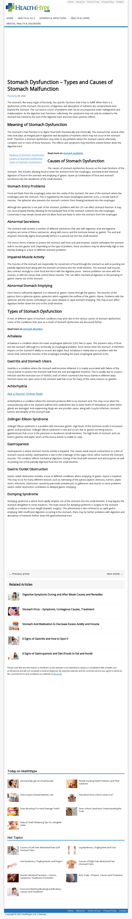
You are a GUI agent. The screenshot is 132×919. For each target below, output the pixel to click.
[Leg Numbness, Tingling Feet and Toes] (71, 852)
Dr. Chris (22, 95)
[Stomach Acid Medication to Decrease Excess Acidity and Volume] (13, 628)
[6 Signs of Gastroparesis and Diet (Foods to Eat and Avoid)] (13, 657)
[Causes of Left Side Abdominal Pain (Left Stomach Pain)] (13, 852)
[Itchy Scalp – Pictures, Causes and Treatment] (71, 880)
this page (57, 674)
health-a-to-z (26, 18)
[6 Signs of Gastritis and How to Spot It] (13, 643)
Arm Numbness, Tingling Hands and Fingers (41, 861)
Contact (119, 1)
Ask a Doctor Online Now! (25, 394)
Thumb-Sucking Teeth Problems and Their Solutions (99, 782)
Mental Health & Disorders (23, 23)
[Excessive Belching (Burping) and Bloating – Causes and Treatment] (13, 894)
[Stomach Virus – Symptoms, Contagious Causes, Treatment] (13, 613)
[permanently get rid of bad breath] (13, 786)
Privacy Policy (108, 1)
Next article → (115, 573)
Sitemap (42, 914)
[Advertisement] (66, 54)
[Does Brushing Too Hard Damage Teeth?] (13, 814)
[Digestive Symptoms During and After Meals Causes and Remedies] (13, 598)
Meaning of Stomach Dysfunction (26, 154)
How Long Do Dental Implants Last (36, 794)
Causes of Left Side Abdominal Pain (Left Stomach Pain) (40, 849)
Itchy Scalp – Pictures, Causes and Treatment (101, 875)
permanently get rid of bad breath (36, 780)
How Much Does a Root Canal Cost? (96, 794)
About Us (80, 1)
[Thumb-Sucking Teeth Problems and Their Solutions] (71, 786)
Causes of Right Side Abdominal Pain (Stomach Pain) (97, 862)
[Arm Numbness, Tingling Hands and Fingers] (13, 866)
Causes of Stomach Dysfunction (26, 158)
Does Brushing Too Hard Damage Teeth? (40, 808)
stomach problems (73, 153)
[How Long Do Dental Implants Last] (13, 800)
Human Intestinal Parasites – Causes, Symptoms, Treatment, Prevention (38, 876)
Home (71, 1)
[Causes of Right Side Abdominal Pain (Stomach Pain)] (71, 866)
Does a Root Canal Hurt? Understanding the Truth (100, 810)
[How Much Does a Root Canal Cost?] (71, 800)
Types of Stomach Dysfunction (25, 162)
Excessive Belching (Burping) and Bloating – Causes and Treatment (41, 890)
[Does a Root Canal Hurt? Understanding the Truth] (71, 814)
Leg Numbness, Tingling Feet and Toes (97, 847)
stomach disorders (32, 329)
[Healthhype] (30, 7)
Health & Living (80, 18)
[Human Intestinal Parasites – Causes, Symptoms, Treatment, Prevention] (13, 880)
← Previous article (19, 573)
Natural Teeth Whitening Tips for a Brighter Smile (41, 824)
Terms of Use (93, 1)
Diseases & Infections (52, 18)
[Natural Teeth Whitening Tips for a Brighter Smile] (13, 827)
